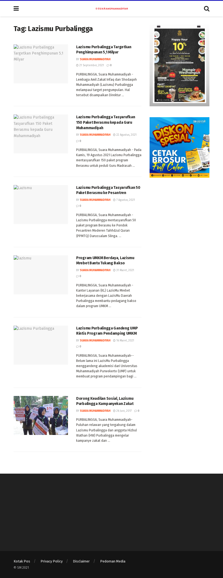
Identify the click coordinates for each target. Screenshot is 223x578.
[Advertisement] (179, 216)
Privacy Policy (52, 561)
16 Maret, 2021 (125, 340)
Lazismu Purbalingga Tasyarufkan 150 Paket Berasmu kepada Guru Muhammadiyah (105, 122)
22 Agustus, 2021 (126, 135)
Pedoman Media (112, 561)
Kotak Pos (22, 561)
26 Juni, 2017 (124, 411)
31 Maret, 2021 (125, 270)
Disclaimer (81, 561)
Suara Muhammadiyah (95, 59)
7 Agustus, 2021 (125, 200)
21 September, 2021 (91, 65)
